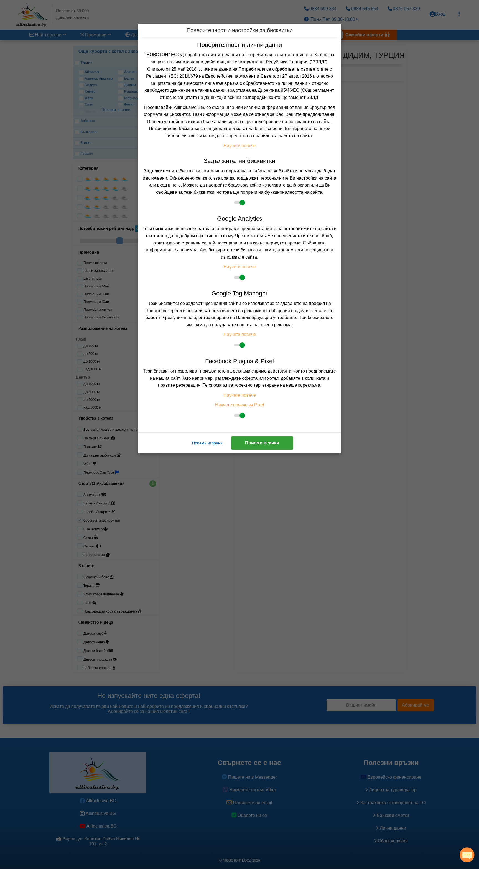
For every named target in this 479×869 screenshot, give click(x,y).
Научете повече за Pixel (239, 404)
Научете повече (239, 145)
